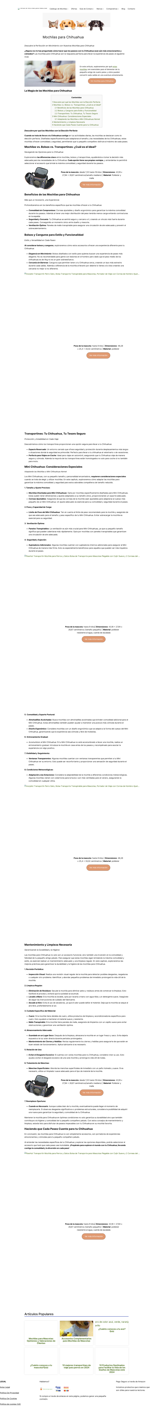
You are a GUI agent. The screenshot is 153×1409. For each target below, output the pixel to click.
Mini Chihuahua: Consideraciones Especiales (71, 116)
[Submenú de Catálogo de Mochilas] (67, 8)
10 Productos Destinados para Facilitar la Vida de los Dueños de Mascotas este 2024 (112, 1368)
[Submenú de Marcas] (103, 8)
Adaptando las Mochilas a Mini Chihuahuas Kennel (77, 119)
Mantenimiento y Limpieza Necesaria (68, 122)
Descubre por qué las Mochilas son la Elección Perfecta (76, 102)
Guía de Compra (86, 9)
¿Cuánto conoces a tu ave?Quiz (112, 1330)
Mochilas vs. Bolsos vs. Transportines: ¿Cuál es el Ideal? (76, 105)
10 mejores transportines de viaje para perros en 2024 (76, 1366)
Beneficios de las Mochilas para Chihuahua (74, 108)
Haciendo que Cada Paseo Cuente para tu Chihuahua (75, 125)
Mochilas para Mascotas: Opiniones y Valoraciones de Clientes (41, 1340)
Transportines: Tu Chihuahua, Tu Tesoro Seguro (76, 113)
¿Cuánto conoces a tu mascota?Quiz (41, 1366)
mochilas (83, 69)
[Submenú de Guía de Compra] (93, 8)
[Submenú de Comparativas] (118, 8)
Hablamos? (44, 1381)
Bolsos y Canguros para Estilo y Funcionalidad (75, 110)
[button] (102, 81)
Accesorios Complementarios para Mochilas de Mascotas (76, 1339)
